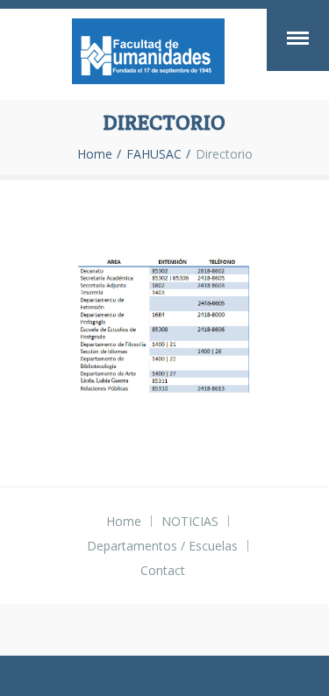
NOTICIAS (189, 521)
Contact (162, 570)
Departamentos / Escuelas (162, 545)
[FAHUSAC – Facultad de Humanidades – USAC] (148, 55)
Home (94, 154)
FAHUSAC (154, 154)
